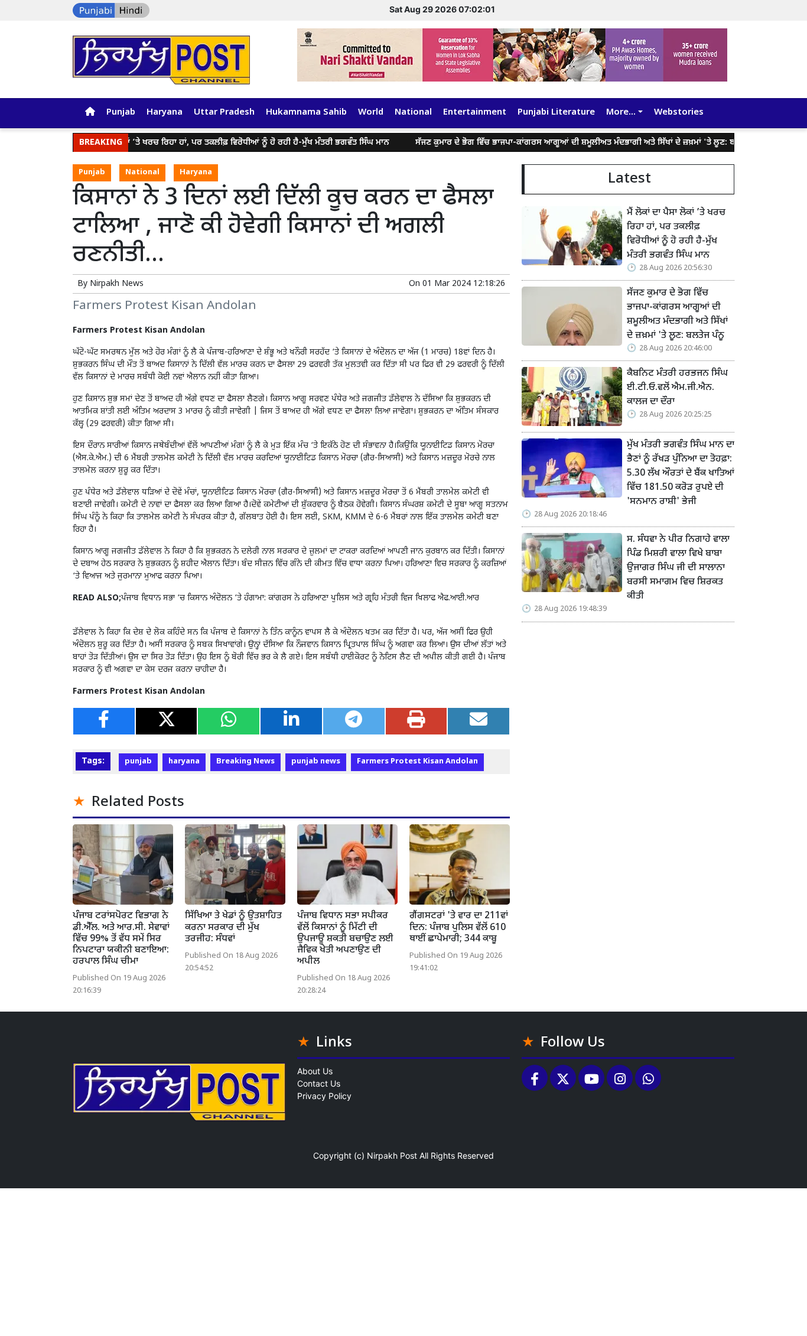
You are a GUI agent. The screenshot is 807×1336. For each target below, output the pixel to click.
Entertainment (474, 112)
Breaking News (245, 761)
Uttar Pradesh (224, 112)
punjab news (315, 761)
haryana (184, 761)
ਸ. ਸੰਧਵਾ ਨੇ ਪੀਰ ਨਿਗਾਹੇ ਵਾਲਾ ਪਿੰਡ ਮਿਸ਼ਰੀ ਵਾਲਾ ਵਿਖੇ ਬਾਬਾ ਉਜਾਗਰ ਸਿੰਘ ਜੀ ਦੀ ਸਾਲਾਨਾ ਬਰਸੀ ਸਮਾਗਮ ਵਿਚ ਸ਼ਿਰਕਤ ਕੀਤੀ (678, 568)
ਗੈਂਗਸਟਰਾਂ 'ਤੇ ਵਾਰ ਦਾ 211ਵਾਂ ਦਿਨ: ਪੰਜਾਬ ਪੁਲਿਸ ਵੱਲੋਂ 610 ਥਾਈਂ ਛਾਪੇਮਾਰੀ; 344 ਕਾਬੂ (458, 927)
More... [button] (621, 112)
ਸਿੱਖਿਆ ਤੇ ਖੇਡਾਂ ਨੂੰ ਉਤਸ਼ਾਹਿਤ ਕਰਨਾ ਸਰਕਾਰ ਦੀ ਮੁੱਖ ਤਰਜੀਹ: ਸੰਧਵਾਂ (233, 927)
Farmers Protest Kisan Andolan (417, 761)
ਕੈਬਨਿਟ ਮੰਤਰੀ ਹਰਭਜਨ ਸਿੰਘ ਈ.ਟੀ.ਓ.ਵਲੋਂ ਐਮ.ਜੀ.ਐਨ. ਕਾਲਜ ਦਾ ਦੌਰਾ (677, 388)
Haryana (165, 112)
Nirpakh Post (392, 1155)
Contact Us (318, 1083)
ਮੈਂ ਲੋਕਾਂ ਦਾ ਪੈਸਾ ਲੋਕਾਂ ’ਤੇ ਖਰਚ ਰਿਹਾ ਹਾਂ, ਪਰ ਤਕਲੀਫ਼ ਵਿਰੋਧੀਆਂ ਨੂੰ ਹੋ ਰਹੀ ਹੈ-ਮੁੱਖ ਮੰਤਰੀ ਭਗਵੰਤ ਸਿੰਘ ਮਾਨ (200, 142)
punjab (138, 761)
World (370, 112)
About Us (315, 1071)
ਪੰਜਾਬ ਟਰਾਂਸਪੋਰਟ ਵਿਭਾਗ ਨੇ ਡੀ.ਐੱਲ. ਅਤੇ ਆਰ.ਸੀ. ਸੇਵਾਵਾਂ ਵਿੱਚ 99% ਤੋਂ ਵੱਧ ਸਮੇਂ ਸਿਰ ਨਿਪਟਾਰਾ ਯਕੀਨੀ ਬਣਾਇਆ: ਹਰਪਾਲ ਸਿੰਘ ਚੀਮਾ (121, 939)
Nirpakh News (117, 284)
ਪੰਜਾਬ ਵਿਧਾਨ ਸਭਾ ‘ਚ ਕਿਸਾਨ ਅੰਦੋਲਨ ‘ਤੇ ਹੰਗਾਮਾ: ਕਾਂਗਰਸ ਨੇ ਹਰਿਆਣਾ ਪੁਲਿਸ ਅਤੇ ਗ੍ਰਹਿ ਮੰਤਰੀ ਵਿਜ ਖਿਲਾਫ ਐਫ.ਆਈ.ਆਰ (300, 598)
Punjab (120, 112)
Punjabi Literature (556, 112)
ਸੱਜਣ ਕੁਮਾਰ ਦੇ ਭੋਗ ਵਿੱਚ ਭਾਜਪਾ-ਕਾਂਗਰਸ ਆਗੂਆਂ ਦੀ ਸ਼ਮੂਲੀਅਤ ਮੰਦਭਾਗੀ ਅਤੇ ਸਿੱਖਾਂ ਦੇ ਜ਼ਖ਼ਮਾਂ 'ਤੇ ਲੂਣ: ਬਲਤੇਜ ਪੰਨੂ (561, 142)
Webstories (679, 112)
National (413, 112)
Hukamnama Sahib (306, 112)
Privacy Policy (324, 1096)
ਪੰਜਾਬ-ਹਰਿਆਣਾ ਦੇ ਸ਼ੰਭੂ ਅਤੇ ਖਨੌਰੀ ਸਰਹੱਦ (267, 352)
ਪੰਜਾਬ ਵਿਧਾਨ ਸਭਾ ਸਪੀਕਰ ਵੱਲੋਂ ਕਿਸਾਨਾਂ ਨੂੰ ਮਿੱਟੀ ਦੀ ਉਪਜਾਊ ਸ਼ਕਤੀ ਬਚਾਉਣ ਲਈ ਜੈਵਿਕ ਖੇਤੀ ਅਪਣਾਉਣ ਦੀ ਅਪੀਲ (345, 939)
